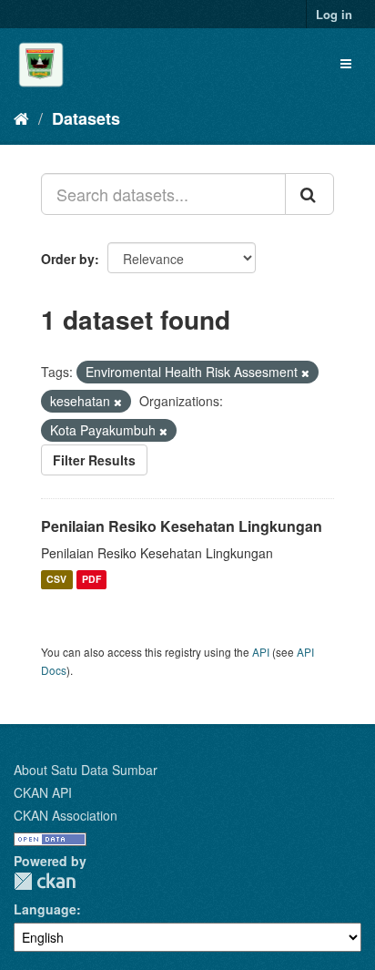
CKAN (45, 881)
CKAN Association (65, 815)
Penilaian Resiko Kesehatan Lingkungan (181, 526)
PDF (91, 580)
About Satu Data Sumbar (85, 770)
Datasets (86, 118)
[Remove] (305, 372)
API (260, 651)
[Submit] (309, 194)
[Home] (21, 117)
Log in (334, 14)
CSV (56, 580)
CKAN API (43, 792)
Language (45, 909)
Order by (68, 259)
